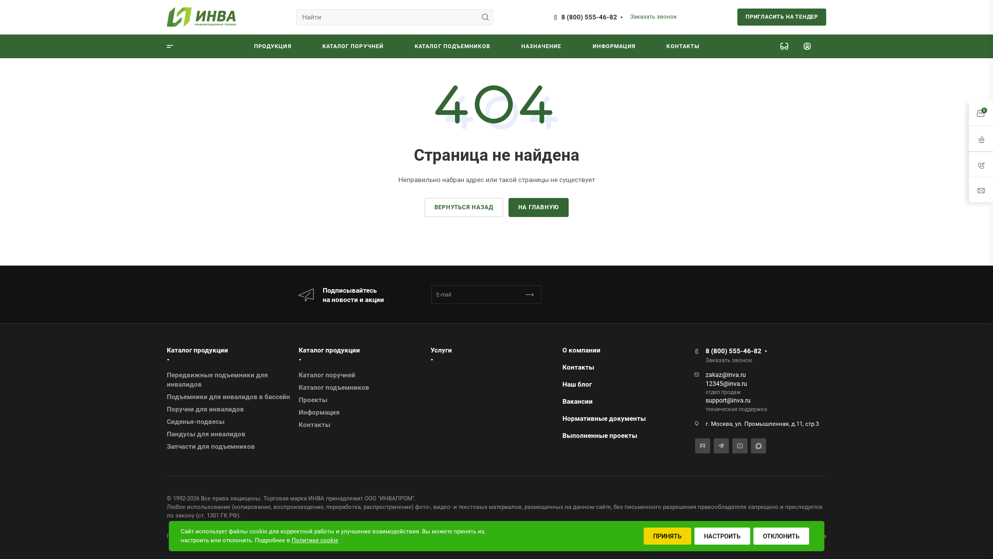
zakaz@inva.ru (726, 374)
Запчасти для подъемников (211, 446)
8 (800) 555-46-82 (589, 17)
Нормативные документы (604, 418)
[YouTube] (739, 445)
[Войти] (807, 46)
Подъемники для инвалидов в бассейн (228, 397)
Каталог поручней (327, 375)
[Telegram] (721, 445)
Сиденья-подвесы (196, 421)
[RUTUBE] (702, 445)
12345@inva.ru (726, 383)
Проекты (313, 400)
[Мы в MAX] (758, 445)
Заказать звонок (653, 16)
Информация (319, 412)
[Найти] (487, 17)
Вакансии (577, 401)
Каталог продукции (197, 350)
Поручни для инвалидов (205, 409)
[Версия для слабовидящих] (784, 46)
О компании (581, 350)
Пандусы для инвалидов (206, 434)
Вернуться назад (463, 207)
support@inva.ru (728, 400)
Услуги (441, 350)
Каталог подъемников (334, 387)
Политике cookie (315, 540)
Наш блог (577, 384)
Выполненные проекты (599, 435)
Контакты (314, 425)
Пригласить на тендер (782, 17)
